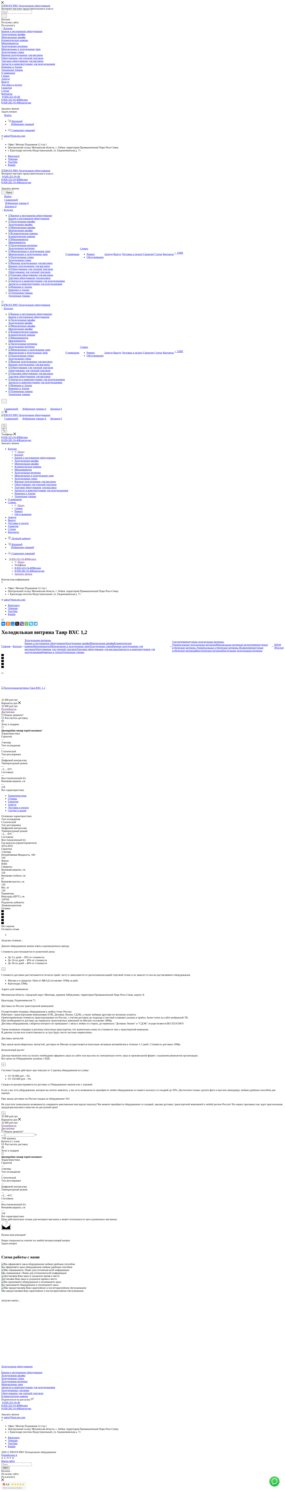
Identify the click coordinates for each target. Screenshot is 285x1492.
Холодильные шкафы (78, 643)
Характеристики (17, 795)
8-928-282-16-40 (16, 102)
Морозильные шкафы (102, 643)
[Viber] (22, 624)
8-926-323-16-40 (11, 96)
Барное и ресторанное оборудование (45, 643)
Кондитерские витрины (209, 650)
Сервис (19, 508)
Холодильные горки (101, 646)
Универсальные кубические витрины (217, 647)
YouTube (12, 162)
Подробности (8, 709)
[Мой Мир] (13, 624)
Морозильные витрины (229, 644)
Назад (21, 451)
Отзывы (12, 798)
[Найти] (4, 16)
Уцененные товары (73, 652)
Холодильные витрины (14, 1381)
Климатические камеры (14, 1396)
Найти (6, 1468)
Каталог (19, 454)
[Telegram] (36, 624)
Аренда (12, 804)
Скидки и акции (17, 810)
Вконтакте (14, 156)
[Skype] (31, 624)
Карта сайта (8, 1461)
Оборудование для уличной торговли (56, 649)
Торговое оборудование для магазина (98, 649)
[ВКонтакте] (3, 624)
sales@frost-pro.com (14, 135)
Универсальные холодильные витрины (194, 644)
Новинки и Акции (52, 652)
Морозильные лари (12, 1384)
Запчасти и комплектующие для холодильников (28, 1387)
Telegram (13, 159)
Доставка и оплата (18, 807)
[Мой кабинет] (2, 405)
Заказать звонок (23, 574)
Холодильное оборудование (17, 1366)
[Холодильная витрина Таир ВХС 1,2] (23, 688)
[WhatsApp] (26, 624)
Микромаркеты (41, 646)
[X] (17, 624)
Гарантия (13, 801)
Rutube (12, 165)
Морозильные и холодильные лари (70, 646)
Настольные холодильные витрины (242, 650)
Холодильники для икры (15, 1390)
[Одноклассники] (8, 624)
